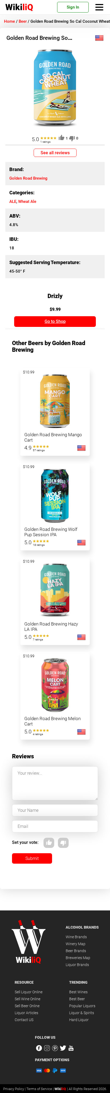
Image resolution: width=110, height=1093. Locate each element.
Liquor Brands (77, 965)
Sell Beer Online (27, 1006)
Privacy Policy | (14, 1089)
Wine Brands (76, 937)
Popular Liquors (82, 1006)
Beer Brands (76, 951)
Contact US (24, 1020)
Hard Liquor (79, 1020)
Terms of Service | (40, 1089)
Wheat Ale (27, 201)
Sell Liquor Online (28, 992)
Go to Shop (55, 321)
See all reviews (55, 152)
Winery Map (75, 944)
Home (9, 21)
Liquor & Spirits (81, 1013)
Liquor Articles (26, 1013)
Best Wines (78, 992)
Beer (23, 21)
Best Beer (77, 999)
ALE (12, 201)
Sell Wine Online (27, 999)
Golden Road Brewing (28, 178)
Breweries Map (78, 958)
